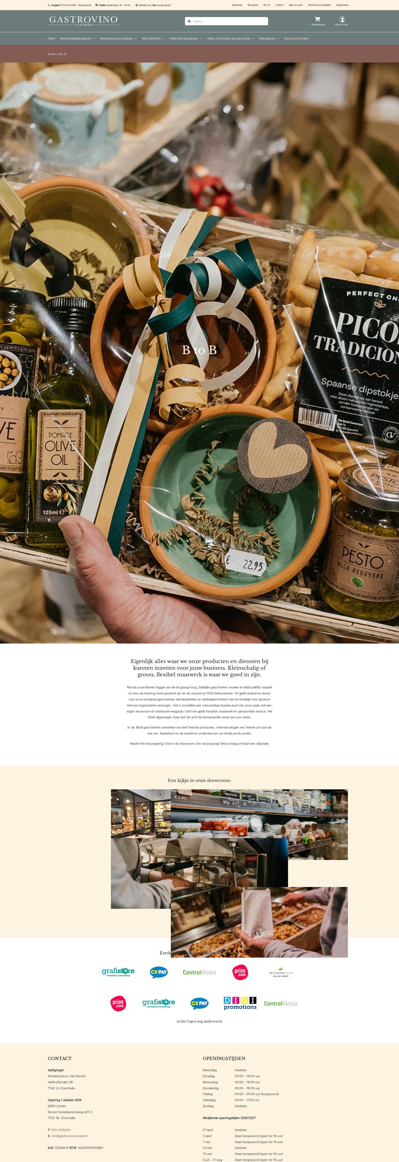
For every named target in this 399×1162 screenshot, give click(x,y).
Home (51, 54)
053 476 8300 (68, 5)
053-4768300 (60, 1130)
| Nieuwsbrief (84, 5)
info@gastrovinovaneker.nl (69, 1136)
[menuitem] (54, 38)
